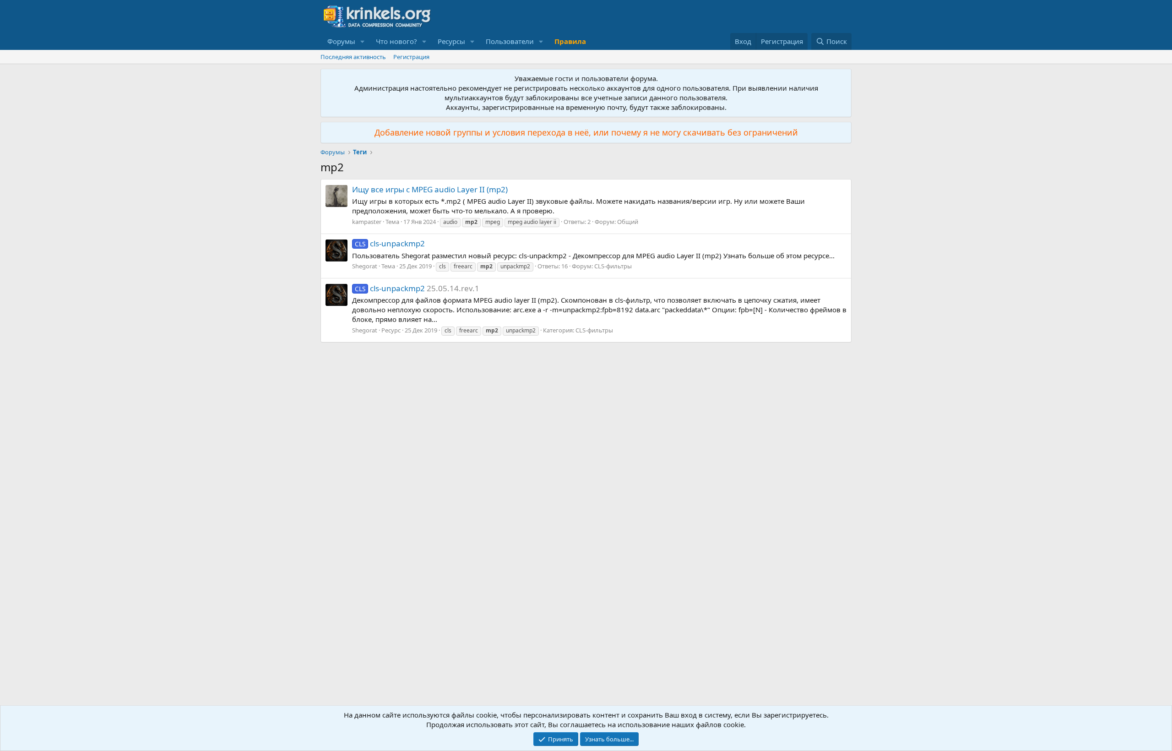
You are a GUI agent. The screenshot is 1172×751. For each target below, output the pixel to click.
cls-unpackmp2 (390, 243)
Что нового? (396, 41)
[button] (362, 41)
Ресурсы (451, 41)
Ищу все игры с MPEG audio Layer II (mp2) (430, 189)
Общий (627, 222)
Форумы (341, 41)
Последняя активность (353, 57)
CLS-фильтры (613, 266)
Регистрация (411, 57)
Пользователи (510, 41)
